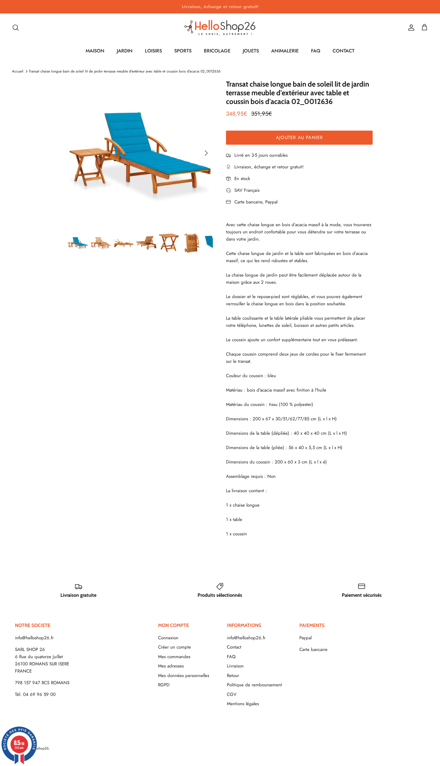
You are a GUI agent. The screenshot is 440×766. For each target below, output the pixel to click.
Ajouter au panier (299, 137)
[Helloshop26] (220, 27)
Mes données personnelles (183, 675)
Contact (234, 647)
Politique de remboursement (254, 685)
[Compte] (410, 27)
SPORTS (183, 50)
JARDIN (125, 50)
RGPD (163, 685)
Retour (233, 675)
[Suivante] (206, 153)
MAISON (95, 50)
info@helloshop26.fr (34, 637)
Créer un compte (174, 647)
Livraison (235, 666)
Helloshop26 (39, 748)
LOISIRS (153, 50)
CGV (231, 694)
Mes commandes (174, 656)
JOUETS (251, 50)
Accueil (17, 71)
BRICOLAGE (217, 50)
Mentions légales (243, 703)
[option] (140, 153)
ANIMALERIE (285, 50)
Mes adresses (171, 666)
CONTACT (343, 50)
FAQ (315, 50)
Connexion (168, 637)
